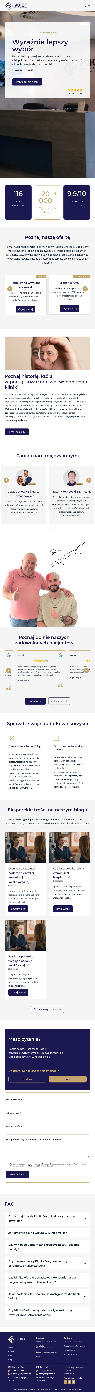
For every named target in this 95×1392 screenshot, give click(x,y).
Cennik (11, 1351)
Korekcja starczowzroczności (44, 1347)
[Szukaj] (85, 6)
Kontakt (11, 1355)
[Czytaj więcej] (25, 276)
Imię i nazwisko (15, 1100)
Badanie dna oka (71, 1354)
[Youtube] (73, 1382)
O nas (10, 1347)
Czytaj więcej (25, 308)
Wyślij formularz (17, 1174)
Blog (10, 1360)
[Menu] (89, 5)
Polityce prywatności (63, 1166)
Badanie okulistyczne (73, 1342)
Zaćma (39, 1356)
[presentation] (9, 288)
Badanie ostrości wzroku (74, 1346)
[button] (38, 319)
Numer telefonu (15, 1126)
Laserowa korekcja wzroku (47, 1342)
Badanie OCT (69, 1350)
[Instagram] (65, 1382)
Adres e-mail (13, 1113)
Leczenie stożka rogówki (46, 1352)
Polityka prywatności (20, 1390)
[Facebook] (69, 1382)
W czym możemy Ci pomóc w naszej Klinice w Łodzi (33, 1139)
